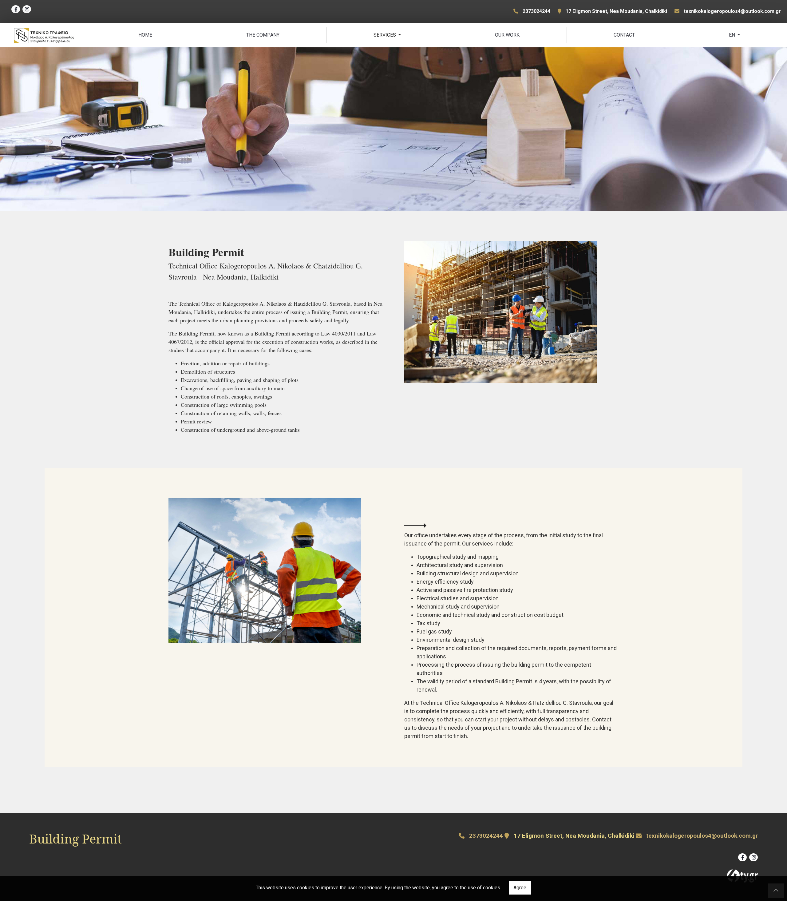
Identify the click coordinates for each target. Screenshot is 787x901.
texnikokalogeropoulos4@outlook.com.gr (732, 11)
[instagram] (26, 9)
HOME (145, 35)
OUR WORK (507, 35)
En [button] (732, 35)
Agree (519, 888)
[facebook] (15, 9)
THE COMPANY (262, 35)
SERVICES (385, 35)
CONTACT (624, 35)
